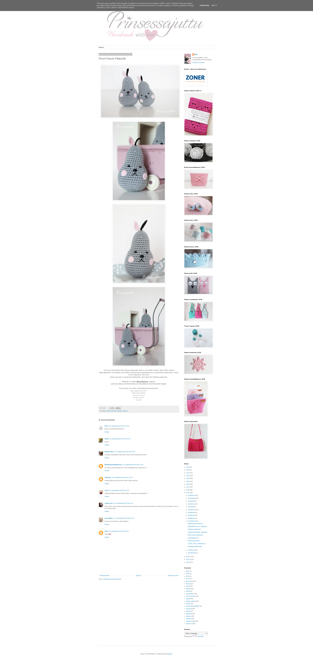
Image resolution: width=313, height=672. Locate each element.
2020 (188, 478)
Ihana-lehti (189, 581)
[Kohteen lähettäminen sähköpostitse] (110, 408)
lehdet (188, 604)
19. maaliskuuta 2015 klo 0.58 (119, 490)
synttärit (188, 618)
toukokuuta (192, 515)
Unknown (108, 477)
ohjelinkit (189, 614)
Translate (200, 636)
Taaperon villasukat (194, 529)
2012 (188, 562)
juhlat (188, 586)
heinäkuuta (192, 510)
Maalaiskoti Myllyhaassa (113, 465)
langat (188, 599)
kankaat (188, 589)
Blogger (169, 654)
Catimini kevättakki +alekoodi (197, 532)
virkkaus (125, 411)
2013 (188, 559)
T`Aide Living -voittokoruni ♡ (197, 543)
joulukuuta (191, 495)
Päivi (106, 531)
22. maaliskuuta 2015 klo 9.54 (119, 531)
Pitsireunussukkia (193, 541)
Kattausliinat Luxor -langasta (197, 526)
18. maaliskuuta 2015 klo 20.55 (124, 452)
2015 (188, 493)
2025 (188, 467)
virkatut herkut (190, 621)
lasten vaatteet (191, 601)
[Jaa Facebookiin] (117, 408)
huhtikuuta (191, 518)
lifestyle (119, 411)
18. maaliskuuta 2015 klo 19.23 (120, 439)
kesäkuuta (191, 512)
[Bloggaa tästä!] (113, 408)
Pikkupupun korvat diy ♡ (196, 524)
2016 (188, 490)
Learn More (204, 5)
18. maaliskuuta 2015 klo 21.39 (132, 465)
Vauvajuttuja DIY (193, 538)
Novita (188, 584)
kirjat (187, 591)
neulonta (189, 609)
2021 (188, 476)
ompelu (188, 616)
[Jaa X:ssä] (115, 408)
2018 (188, 484)
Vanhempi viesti (173, 575)
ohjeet (188, 611)
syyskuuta (191, 504)
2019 (188, 481)
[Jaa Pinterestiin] (119, 408)
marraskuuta (192, 498)
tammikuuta (192, 553)
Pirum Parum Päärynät (195, 535)
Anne (106, 490)
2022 (188, 473)
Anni (106, 426)
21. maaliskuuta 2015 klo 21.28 (123, 518)
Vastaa (107, 432)
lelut (115, 411)
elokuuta (191, 507)
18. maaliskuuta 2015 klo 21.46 (122, 477)
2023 (188, 470)
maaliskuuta (192, 521)
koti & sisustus (190, 596)
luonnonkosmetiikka (192, 606)
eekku (107, 439)
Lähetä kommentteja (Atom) (112, 579)
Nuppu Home (109, 452)
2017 (188, 487)
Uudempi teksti (104, 575)
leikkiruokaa (110, 411)
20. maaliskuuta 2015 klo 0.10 (123, 503)
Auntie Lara (109, 503)
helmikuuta (192, 550)
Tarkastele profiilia (198, 62)
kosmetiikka (190, 594)
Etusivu (101, 47)
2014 (188, 556)
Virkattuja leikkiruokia (195, 546)
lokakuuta (191, 501)
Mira (196, 54)
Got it (214, 5)
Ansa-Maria (109, 518)
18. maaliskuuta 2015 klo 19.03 (118, 426)
